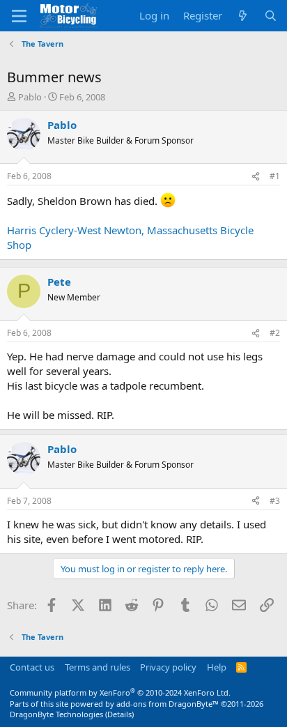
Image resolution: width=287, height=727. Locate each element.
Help (216, 667)
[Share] (256, 177)
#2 (275, 333)
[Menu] (19, 16)
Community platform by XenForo (120, 692)
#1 (275, 176)
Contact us (32, 667)
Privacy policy (168, 667)
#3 (275, 501)
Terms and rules (97, 667)
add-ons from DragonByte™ (167, 703)
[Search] (270, 16)
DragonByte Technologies (56, 714)
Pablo (30, 97)
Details (119, 714)
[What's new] (242, 16)
